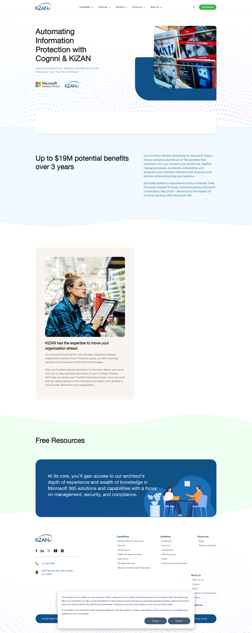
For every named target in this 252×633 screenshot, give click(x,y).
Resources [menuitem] (203, 536)
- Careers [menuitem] (195, 584)
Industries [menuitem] (165, 536)
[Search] (194, 7)
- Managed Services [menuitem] (125, 563)
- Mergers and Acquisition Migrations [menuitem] (133, 568)
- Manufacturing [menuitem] (167, 554)
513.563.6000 (48, 563)
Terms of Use (201, 619)
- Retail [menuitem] (163, 559)
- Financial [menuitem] (165, 545)
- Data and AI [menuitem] (122, 559)
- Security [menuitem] (120, 545)
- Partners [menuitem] (195, 597)
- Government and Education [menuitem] (173, 563)
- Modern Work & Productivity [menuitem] (129, 541)
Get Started (207, 7)
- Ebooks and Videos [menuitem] (206, 545)
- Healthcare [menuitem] (166, 541)
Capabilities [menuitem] (122, 536)
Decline (179, 621)
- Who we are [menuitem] (197, 580)
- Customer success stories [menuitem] (203, 593)
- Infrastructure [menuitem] (123, 550)
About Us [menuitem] (196, 575)
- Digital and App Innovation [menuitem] (129, 554)
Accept (155, 621)
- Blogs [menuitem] (200, 541)
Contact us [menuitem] (197, 605)
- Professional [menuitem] (166, 550)
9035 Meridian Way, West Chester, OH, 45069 (57, 572)
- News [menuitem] (194, 588)
